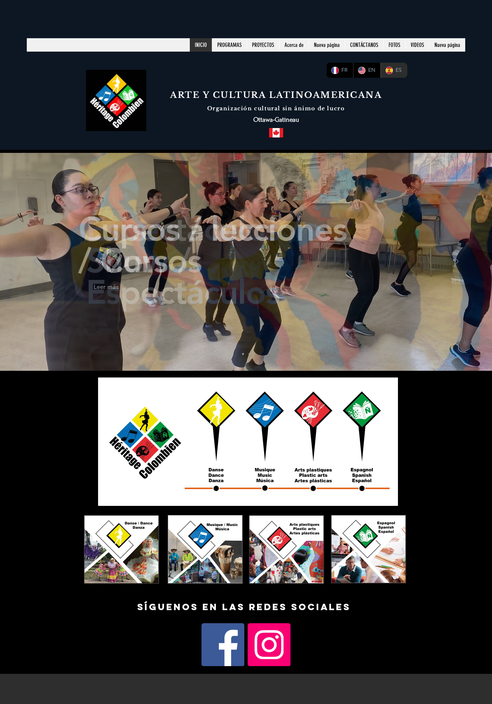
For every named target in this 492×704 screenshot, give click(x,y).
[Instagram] (269, 644)
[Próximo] (456, 261)
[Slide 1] (243, 354)
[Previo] (36, 261)
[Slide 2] (249, 354)
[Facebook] (222, 644)
